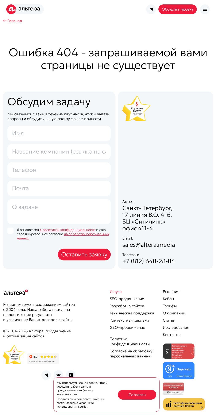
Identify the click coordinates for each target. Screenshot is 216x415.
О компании (174, 313)
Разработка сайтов (127, 305)
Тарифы (170, 305)
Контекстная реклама (129, 320)
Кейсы (168, 298)
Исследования (176, 327)
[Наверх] (204, 407)
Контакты (171, 334)
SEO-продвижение (127, 298)
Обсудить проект (177, 9)
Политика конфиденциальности (130, 341)
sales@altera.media (148, 244)
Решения (171, 291)
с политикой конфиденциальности (67, 230)
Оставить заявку (84, 254)
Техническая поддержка (132, 313)
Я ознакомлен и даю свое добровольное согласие (63, 234)
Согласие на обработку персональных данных (131, 353)
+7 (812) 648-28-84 (148, 261)
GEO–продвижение (127, 327)
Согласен (137, 394)
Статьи (169, 320)
